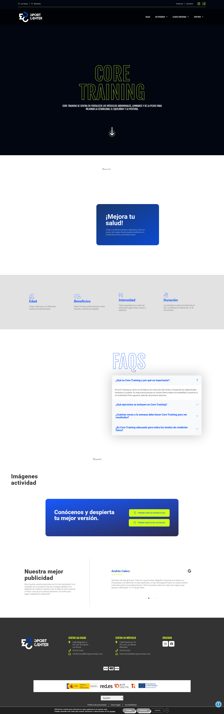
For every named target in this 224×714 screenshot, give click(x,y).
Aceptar (129, 710)
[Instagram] (165, 644)
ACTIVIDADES (160, 17)
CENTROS (197, 17)
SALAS (148, 17)
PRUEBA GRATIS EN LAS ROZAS (151, 523)
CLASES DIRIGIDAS (179, 17)
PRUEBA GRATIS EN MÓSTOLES (151, 513)
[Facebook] (171, 644)
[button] (146, 598)
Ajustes (157, 710)
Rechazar (143, 710)
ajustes (112, 711)
